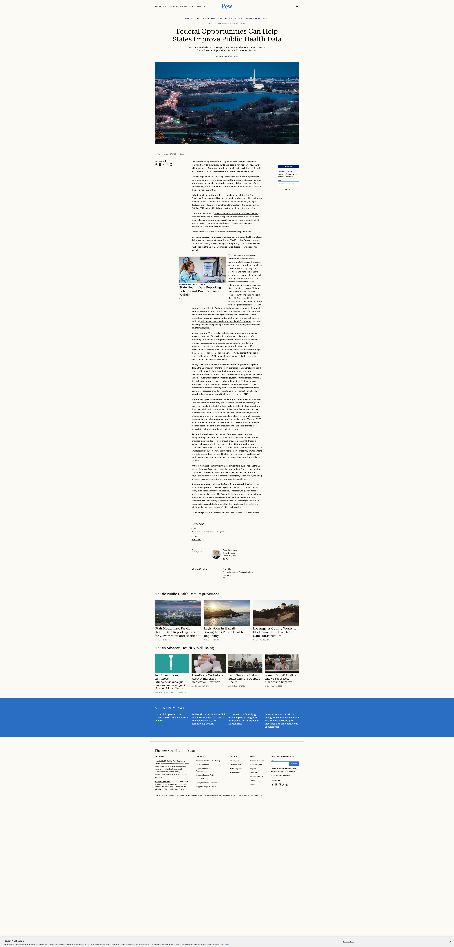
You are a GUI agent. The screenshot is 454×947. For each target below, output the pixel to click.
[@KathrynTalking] (227, 559)
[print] (171, 164)
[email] (167, 164)
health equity (207, 402)
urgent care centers (200, 440)
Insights (233, 756)
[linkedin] (160, 164)
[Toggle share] (298, 158)
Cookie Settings (348, 942)
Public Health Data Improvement (193, 594)
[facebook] (156, 164)
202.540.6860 (228, 575)
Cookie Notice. (225, 944)
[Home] (175, 750)
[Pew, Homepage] (227, 6)
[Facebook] (272, 784)
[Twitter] (283, 785)
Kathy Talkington (230, 550)
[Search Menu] (297, 6)
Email (279, 180)
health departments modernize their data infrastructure (225, 321)
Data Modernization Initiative (247, 494)
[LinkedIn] (279, 784)
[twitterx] (164, 164)
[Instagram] (276, 784)
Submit (288, 190)
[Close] (450, 941)
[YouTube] (286, 784)
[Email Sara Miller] (224, 578)
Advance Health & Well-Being (190, 648)
